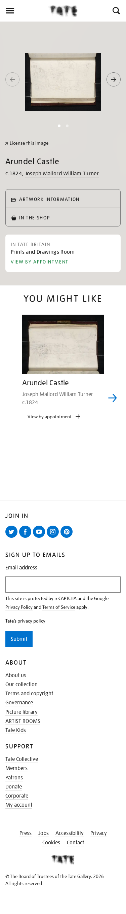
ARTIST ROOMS (22, 721)
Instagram (54, 537)
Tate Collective (21, 759)
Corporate (16, 796)
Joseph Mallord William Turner (62, 173)
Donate (13, 786)
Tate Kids (15, 730)
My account (18, 805)
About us (15, 675)
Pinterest (68, 537)
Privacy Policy (19, 607)
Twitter (12, 537)
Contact (75, 842)
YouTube (40, 537)
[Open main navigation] (24, 11)
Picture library (21, 712)
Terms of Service (58, 607)
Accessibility (69, 833)
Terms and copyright (29, 693)
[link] (26, 143)
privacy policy (31, 621)
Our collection (21, 684)
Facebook (26, 537)
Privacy (98, 833)
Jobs (43, 833)
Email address (21, 568)
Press (25, 833)
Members (16, 768)
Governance (19, 702)
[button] (115, 10)
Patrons (14, 777)
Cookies (51, 842)
